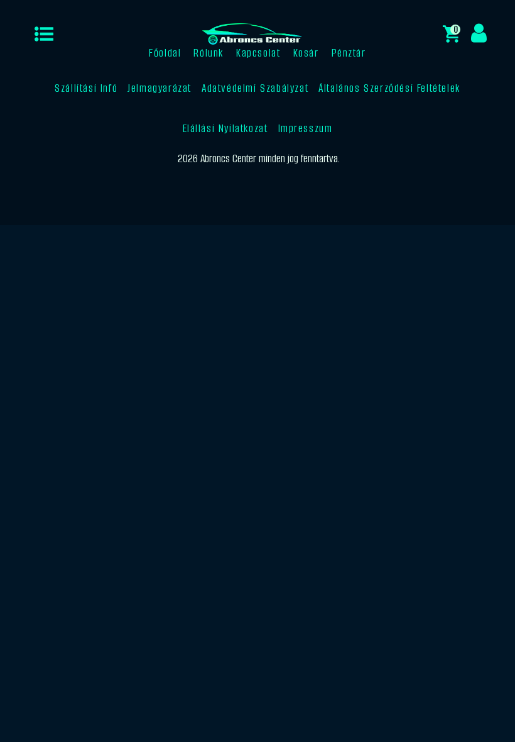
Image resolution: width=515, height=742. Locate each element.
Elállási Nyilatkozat (225, 128)
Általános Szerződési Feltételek (389, 88)
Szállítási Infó (86, 88)
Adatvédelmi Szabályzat (255, 88)
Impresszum (305, 128)
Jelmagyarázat (159, 88)
